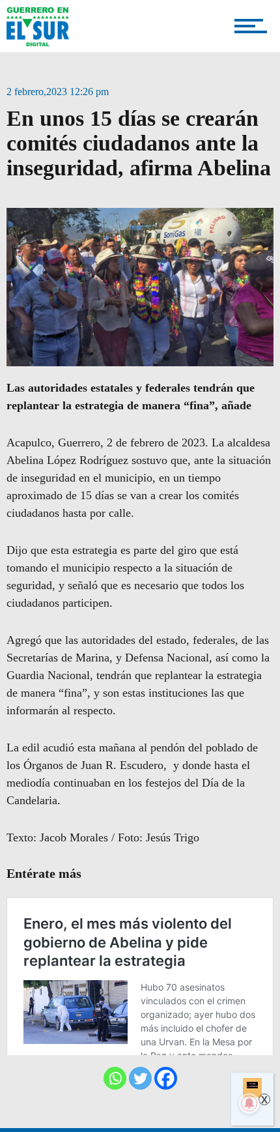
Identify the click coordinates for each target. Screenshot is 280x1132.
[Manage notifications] (249, 1103)
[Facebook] (165, 1078)
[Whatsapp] (115, 1078)
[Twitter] (140, 1078)
